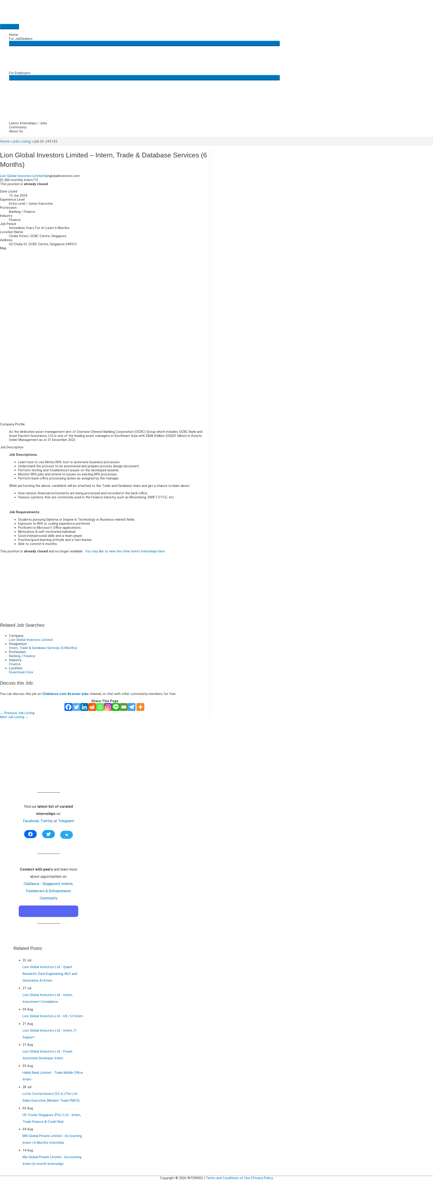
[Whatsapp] (100, 707)
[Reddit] (92, 707)
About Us (16, 131)
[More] (140, 707)
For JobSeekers (20, 39)
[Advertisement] (105, 387)
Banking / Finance (22, 656)
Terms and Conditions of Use (228, 1178)
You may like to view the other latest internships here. (125, 551)
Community (17, 127)
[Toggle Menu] (144, 43)
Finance (15, 664)
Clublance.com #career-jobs (65, 694)
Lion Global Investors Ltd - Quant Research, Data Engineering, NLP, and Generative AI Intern (50, 974)
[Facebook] (68, 707)
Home (13, 35)
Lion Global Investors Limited (22, 176)
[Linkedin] (84, 707)
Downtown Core (21, 672)
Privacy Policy (263, 1178)
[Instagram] (108, 707)
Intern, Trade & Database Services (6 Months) (43, 648)
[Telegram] (132, 707)
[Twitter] (76, 707)
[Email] (124, 707)
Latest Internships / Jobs (28, 123)
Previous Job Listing (17, 713)
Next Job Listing (14, 717)
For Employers (19, 73)
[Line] (116, 707)
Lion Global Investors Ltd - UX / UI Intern (53, 1016)
